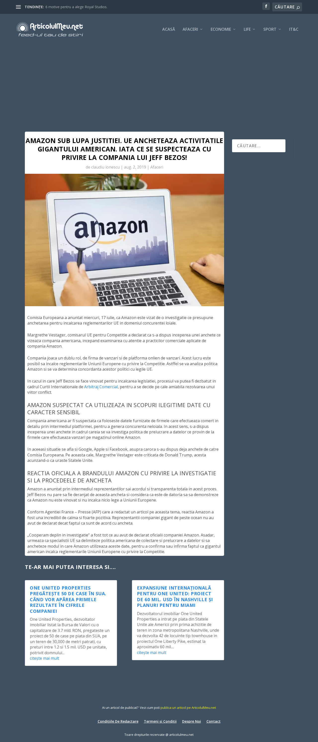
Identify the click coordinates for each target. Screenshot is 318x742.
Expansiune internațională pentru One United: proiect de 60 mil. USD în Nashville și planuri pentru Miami (175, 596)
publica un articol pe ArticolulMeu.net (188, 707)
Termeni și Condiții (160, 721)
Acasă (168, 29)
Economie (221, 29)
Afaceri (190, 29)
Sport (270, 29)
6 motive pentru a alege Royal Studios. (76, 6)
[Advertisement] (159, 82)
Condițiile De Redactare (118, 721)
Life (247, 29)
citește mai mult (44, 658)
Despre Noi (191, 721)
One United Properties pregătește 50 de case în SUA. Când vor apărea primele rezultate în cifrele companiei (68, 599)
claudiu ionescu (105, 167)
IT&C (293, 29)
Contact (213, 721)
